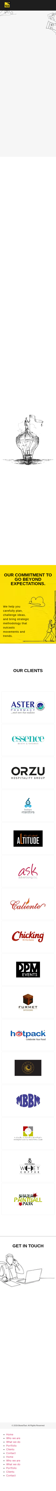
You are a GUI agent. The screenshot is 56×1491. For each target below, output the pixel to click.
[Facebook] (4, 1481)
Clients (10, 1449)
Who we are (13, 1438)
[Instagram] (12, 1481)
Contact (11, 1453)
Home (9, 1434)
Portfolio (11, 1445)
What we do (13, 1441)
